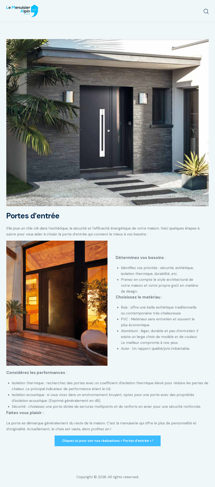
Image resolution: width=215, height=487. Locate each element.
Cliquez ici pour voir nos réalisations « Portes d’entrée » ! (107, 441)
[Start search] (206, 11)
